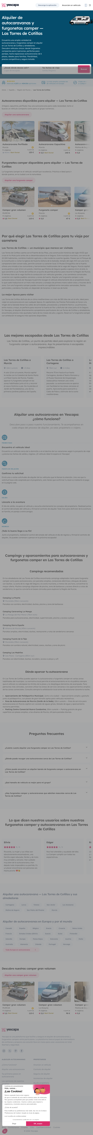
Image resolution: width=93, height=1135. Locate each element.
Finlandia (73, 934)
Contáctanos (13, 1127)
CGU (32, 1127)
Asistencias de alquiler (43, 1078)
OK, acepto (38, 1123)
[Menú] (87, 5)
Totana (36, 905)
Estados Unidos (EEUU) (28, 934)
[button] (4, 1131)
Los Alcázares (68, 905)
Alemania (24, 944)
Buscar (84, 69)
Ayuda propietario (41, 1083)
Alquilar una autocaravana (17, 114)
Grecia (48, 928)
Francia (9, 934)
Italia (81, 939)
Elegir (14, 1123)
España (22, 928)
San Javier (51, 905)
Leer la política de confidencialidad (15, 1116)
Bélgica (36, 928)
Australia (9, 944)
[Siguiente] (31, 131)
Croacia (62, 928)
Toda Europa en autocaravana (18, 950)
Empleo (24, 1127)
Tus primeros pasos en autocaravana (11, 1075)
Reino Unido (77, 928)
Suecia (47, 934)
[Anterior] (4, 131)
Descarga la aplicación (47, 5)
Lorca (24, 905)
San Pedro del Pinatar (35, 910)
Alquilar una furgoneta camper (19, 180)
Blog (4, 1127)
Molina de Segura (12, 910)
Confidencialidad (43, 1127)
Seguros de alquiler (41, 1074)
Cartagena (10, 905)
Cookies (56, 1127)
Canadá (9, 928)
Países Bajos (38, 939)
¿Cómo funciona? (9, 1065)
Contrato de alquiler (42, 1069)
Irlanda (38, 944)
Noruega (66, 944)
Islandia (9, 939)
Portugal (52, 944)
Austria (68, 939)
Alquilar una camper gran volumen (20, 975)
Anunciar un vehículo (71, 5)
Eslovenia (54, 939)
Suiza (60, 934)
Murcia (54, 910)
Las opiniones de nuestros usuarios (13, 1082)
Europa (22, 939)
